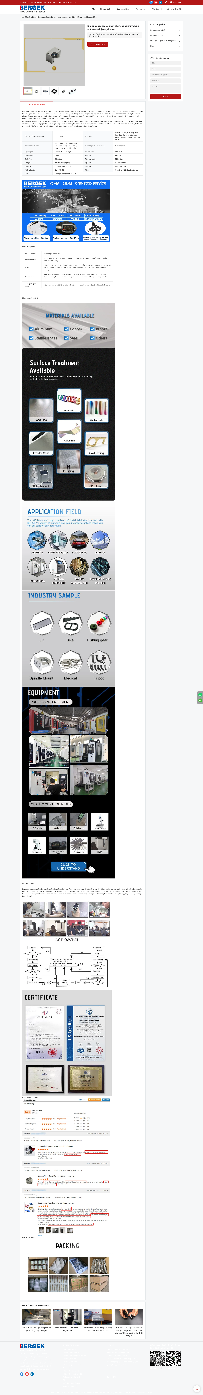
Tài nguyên (140, 9)
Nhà (93, 9)
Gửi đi (165, 97)
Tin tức (65, 1380)
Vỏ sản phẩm (68, 1368)
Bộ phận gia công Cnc (158, 35)
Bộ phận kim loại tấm (158, 30)
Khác (152, 46)
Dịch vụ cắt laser (70, 1362)
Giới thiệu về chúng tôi (71, 1383)
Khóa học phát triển (70, 1386)
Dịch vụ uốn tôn (70, 1359)
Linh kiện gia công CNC (73, 1374)
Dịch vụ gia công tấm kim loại (75, 1356)
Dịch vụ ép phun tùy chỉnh (74, 1365)
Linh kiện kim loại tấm (72, 1371)
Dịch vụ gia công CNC (72, 1352)
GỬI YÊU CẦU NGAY (97, 44)
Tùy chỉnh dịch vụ (69, 1349)
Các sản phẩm (123, 9)
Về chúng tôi (157, 9)
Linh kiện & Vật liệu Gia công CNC (163, 41)
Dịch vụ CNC (105, 9)
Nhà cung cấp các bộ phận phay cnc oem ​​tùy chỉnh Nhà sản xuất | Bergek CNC (67, 17)
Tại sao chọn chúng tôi (71, 1377)
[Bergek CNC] (200, 695)
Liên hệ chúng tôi (174, 9)
